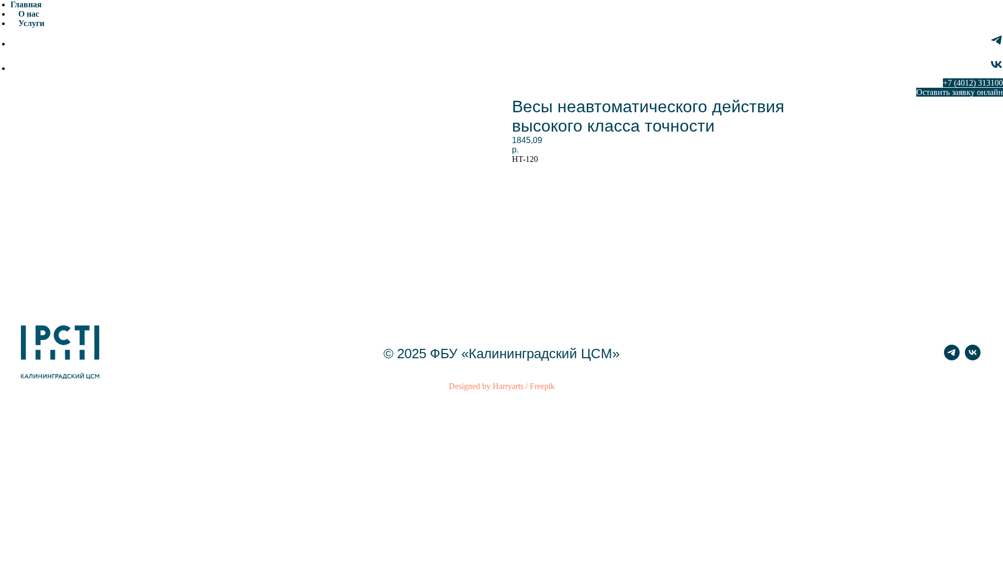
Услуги (31, 23)
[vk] (996, 68)
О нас (28, 13)
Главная (26, 4)
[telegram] (996, 43)
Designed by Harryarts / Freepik (502, 386)
